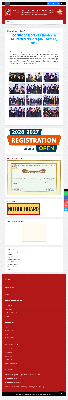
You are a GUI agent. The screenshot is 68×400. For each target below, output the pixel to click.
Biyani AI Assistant (53, 3)
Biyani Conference (13, 264)
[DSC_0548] (34, 100)
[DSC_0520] (34, 88)
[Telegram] (66, 209)
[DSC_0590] (17, 112)
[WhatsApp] (66, 193)
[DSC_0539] (17, 100)
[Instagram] (66, 201)
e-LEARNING (8, 352)
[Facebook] (66, 197)
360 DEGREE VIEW (9, 287)
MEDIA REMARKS (9, 291)
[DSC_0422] (17, 77)
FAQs (6, 334)
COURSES (7, 327)
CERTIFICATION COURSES (11, 312)
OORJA (7, 316)
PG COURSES (8, 309)
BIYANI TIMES (8, 356)
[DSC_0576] (51, 100)
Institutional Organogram (12, 349)
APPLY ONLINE (9, 331)
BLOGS (7, 294)
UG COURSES (8, 305)
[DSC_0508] (51, 77)
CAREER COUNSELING (11, 363)
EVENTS (7, 284)
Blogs (9, 269)
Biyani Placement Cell (14, 259)
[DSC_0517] (17, 88)
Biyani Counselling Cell (14, 252)
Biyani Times (11, 254)
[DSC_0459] (34, 77)
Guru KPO (11, 262)
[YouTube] (66, 205)
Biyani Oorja (11, 257)
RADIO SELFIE (8, 359)
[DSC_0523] (51, 88)
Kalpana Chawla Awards (14, 267)
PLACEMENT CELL (10, 338)
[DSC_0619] (51, 112)
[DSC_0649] (34, 112)
